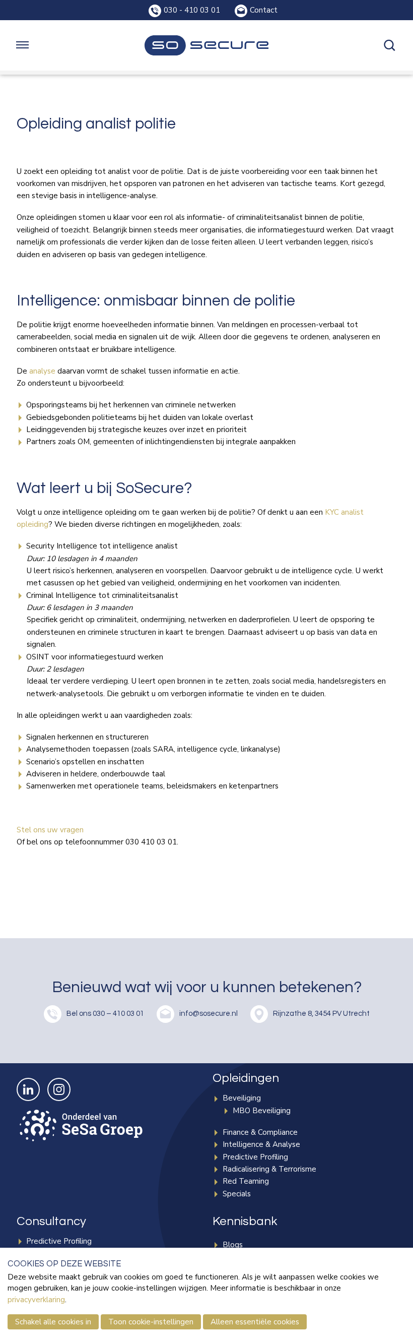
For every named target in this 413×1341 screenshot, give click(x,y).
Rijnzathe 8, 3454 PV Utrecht (321, 1013)
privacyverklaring (36, 1300)
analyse (42, 371)
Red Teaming (246, 1181)
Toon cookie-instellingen (150, 1322)
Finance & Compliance (260, 1132)
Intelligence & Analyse (261, 1144)
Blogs (233, 1245)
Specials (237, 1194)
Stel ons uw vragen (50, 830)
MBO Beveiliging (262, 1111)
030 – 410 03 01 (118, 1013)
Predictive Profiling (255, 1157)
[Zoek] (390, 45)
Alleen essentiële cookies (255, 1322)
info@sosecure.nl (208, 1013)
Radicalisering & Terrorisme (269, 1169)
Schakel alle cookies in (53, 1322)
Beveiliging (242, 1098)
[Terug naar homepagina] (206, 45)
